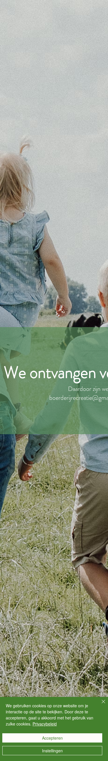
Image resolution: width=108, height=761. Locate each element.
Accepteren (52, 738)
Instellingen (52, 750)
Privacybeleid (45, 724)
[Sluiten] (100, 705)
